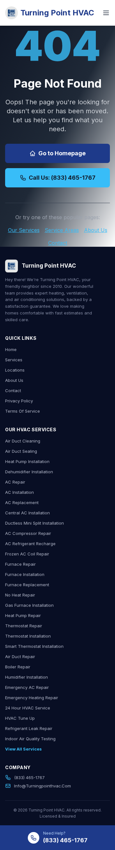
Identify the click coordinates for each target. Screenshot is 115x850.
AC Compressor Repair (28, 533)
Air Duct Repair (20, 656)
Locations (15, 370)
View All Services (23, 748)
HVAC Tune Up (20, 718)
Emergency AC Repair (27, 687)
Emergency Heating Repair (31, 697)
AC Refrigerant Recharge (30, 543)
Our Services (24, 230)
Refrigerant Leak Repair (28, 728)
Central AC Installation (27, 512)
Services (13, 359)
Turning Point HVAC (57, 12)
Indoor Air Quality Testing (30, 738)
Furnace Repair (20, 564)
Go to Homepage (62, 153)
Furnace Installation (24, 574)
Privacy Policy (19, 400)
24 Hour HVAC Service (27, 707)
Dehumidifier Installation (29, 471)
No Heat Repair (20, 594)
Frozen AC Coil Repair (27, 553)
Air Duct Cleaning (22, 440)
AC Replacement (22, 502)
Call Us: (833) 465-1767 (62, 177)
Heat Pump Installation (27, 461)
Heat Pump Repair (23, 615)
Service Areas (62, 230)
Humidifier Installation (26, 677)
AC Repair (15, 482)
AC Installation (19, 492)
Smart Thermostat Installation (34, 646)
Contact (57, 243)
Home (11, 349)
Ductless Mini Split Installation (34, 523)
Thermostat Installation (28, 636)
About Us (95, 230)
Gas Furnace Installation (29, 605)
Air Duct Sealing (21, 451)
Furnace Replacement (27, 584)
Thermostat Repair (23, 625)
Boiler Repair (17, 666)
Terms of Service (22, 411)
